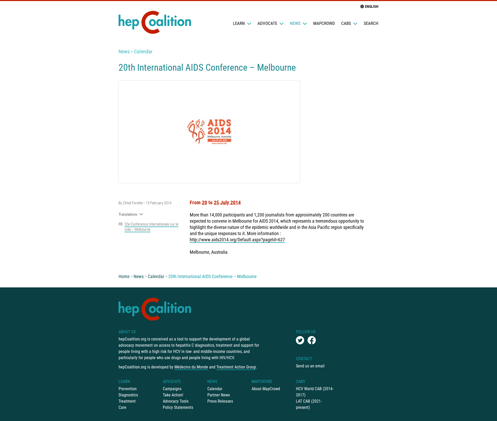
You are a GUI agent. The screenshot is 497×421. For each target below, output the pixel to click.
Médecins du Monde (191, 367)
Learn (239, 23)
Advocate (267, 23)
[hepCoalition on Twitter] (300, 340)
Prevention (128, 388)
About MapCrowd (266, 388)
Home (124, 276)
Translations (128, 214)
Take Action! (173, 395)
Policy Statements (178, 407)
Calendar (143, 51)
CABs (346, 23)
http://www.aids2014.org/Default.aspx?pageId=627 (237, 239)
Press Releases (220, 401)
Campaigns (172, 388)
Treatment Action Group (236, 367)
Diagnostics (128, 395)
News (295, 23)
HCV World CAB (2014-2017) (314, 391)
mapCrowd (324, 23)
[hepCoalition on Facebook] (312, 340)
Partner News (218, 395)
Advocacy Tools (175, 401)
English (371, 6)
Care (122, 407)
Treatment (127, 401)
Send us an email (310, 366)
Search (371, 23)
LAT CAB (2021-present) (309, 404)
